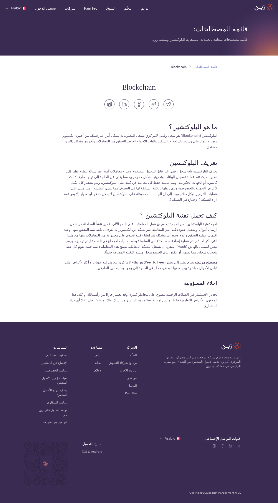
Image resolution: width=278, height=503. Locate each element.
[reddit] (109, 104)
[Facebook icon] (223, 446)
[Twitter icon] (239, 446)
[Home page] (264, 7)
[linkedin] (124, 104)
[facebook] (139, 104)
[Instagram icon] (215, 446)
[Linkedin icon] (231, 446)
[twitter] (168, 104)
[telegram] (154, 104)
